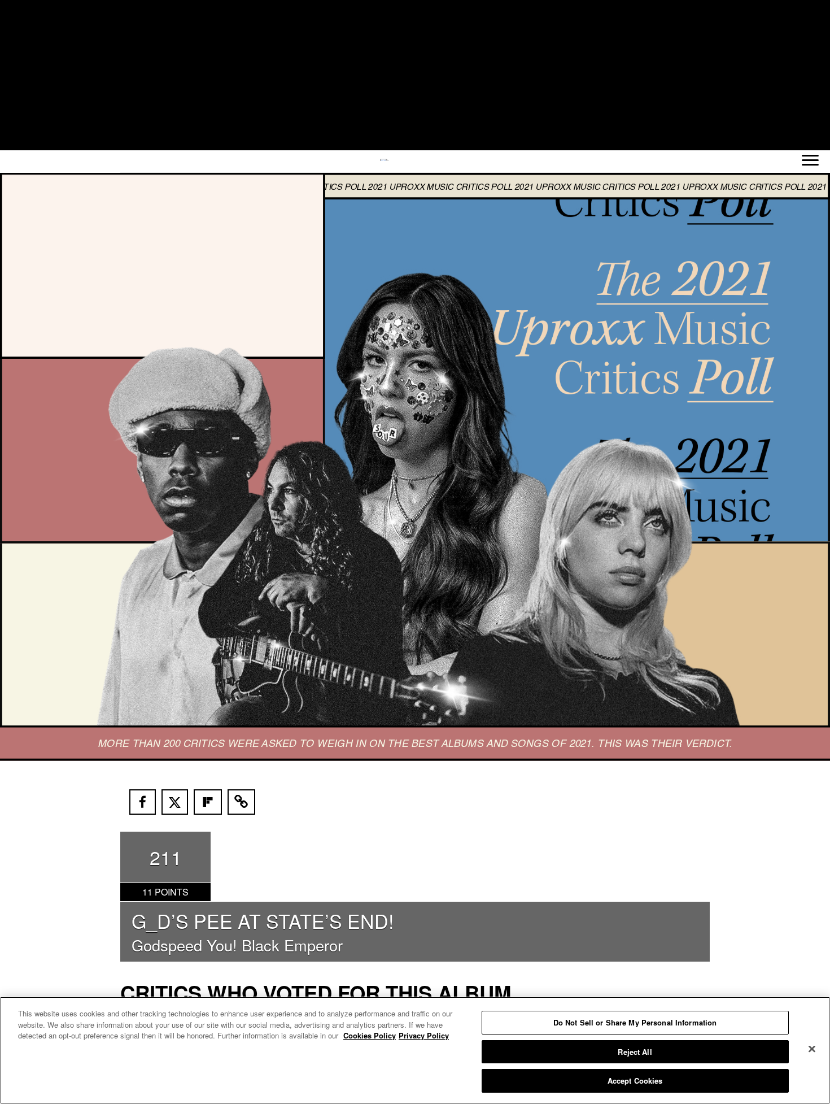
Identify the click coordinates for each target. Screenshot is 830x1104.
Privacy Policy (424, 1035)
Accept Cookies (635, 1080)
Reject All (635, 1051)
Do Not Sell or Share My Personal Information (635, 1022)
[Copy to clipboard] (242, 802)
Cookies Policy (369, 1035)
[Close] (812, 1049)
